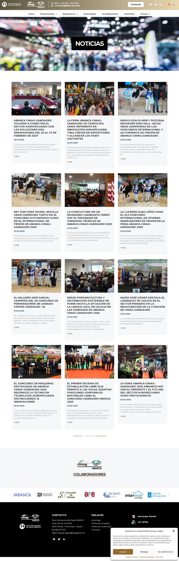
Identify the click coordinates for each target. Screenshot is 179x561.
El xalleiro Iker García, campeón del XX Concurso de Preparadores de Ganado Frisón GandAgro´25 (36, 302)
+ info (16, 156)
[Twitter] (156, 4)
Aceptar (123, 552)
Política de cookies (132, 557)
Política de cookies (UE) (101, 526)
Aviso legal (159, 557)
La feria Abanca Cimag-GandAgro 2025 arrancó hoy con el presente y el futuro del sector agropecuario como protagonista (142, 389)
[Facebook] (151, 4)
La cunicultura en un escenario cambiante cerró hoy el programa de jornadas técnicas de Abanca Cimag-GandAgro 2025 (89, 218)
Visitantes (129, 14)
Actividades (90, 14)
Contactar (95, 530)
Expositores (69, 14)
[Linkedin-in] (161, 4)
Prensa (144, 14)
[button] (173, 531)
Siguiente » (101, 436)
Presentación (47, 14)
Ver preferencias (165, 552)
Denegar (144, 552)
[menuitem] (169, 4)
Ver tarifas (143, 522)
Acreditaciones (110, 14)
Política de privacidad (147, 557)
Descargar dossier (147, 516)
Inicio (31, 14)
